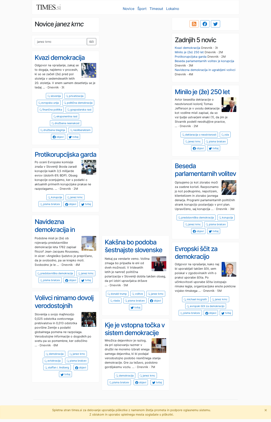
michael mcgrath (196, 299)
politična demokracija (79, 102)
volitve (138, 293)
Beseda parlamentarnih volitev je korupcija (204, 61)
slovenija (55, 95)
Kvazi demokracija (187, 48)
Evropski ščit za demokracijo (196, 252)
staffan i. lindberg (58, 367)
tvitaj (75, 136)
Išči (91, 41)
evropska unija (50, 102)
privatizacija (76, 95)
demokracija (56, 353)
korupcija (56, 197)
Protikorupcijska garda (190, 56)
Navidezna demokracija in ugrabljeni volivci (205, 70)
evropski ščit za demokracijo (206, 306)
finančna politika (52, 109)
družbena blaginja (54, 130)
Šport (142, 8)
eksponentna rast (66, 116)
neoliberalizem (81, 130)
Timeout (156, 8)
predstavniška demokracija (197, 217)
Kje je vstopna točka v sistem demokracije (135, 329)
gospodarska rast (80, 109)
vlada (116, 300)
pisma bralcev (217, 141)
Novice (128, 8)
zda (226, 134)
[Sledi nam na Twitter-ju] (215, 24)
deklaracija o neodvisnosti (200, 134)
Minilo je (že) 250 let (189, 52)
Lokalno (172, 8)
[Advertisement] (135, 43)
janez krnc (194, 141)
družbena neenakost (66, 123)
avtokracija (54, 360)
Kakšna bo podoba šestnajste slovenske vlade (133, 250)
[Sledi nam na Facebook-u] (204, 24)
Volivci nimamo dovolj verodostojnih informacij (64, 305)
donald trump (118, 293)
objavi (60, 136)
